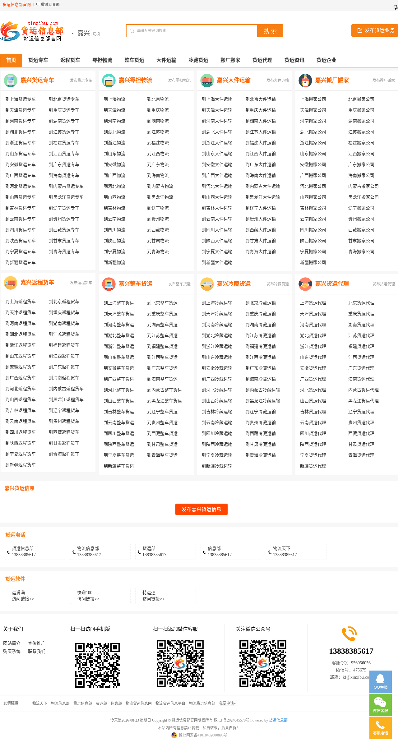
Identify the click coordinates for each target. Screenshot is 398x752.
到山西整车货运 (119, 401)
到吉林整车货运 (119, 411)
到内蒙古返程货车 (66, 388)
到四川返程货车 (20, 432)
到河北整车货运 (119, 390)
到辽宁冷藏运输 (260, 411)
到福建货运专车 (64, 143)
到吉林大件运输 (217, 208)
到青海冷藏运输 (260, 455)
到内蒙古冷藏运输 (262, 390)
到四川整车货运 (119, 433)
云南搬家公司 (313, 219)
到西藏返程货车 (64, 432)
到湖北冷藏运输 (217, 335)
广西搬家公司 (313, 175)
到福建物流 (158, 143)
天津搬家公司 (313, 110)
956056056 (361, 663)
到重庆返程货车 (64, 312)
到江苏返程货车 (64, 334)
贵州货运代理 (361, 422)
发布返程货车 (81, 283)
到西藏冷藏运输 (260, 433)
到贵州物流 (158, 219)
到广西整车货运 (119, 379)
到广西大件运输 (217, 175)
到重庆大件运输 (260, 110)
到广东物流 (158, 164)
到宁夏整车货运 (119, 455)
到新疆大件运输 (217, 262)
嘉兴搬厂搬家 (332, 80)
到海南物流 (158, 175)
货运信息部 (82, 703)
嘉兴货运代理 (332, 284)
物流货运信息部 (202, 703)
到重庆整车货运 (162, 313)
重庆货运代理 (361, 313)
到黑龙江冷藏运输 (262, 401)
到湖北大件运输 (217, 132)
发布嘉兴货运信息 (201, 509)
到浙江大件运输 (217, 143)
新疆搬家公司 (313, 262)
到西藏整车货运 (162, 433)
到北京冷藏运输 (260, 303)
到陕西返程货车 (20, 443)
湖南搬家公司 (361, 121)
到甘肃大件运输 (260, 240)
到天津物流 (114, 110)
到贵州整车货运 (162, 422)
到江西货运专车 (64, 153)
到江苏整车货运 (162, 335)
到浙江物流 (114, 143)
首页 (11, 60)
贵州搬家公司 (361, 219)
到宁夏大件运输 (217, 251)
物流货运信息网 (139, 703)
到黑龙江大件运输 (262, 197)
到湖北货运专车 (20, 132)
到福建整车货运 (162, 346)
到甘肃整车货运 (162, 444)
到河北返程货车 (20, 388)
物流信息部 (60, 703)
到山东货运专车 (20, 153)
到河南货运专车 (20, 121)
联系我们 (36, 651)
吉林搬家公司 (313, 208)
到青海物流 (158, 251)
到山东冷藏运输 (217, 357)
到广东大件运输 (260, 164)
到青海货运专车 (64, 251)
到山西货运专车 (20, 197)
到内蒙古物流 (160, 186)
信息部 (116, 703)
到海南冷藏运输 (260, 379)
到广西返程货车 (20, 378)
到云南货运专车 (20, 219)
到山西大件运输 (217, 197)
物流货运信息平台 (170, 703)
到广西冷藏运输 (217, 379)
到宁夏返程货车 (20, 454)
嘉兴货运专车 (37, 80)
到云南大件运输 (217, 219)
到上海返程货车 (20, 301)
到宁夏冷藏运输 (217, 455)
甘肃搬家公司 (361, 240)
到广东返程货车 (64, 367)
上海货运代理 (313, 303)
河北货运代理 (313, 390)
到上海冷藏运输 (217, 303)
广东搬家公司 (361, 164)
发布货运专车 (81, 80)
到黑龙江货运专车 (66, 197)
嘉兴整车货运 (135, 284)
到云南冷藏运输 (217, 422)
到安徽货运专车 (20, 164)
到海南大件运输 (260, 175)
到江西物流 (158, 153)
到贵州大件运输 (260, 219)
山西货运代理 (313, 401)
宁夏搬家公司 (313, 251)
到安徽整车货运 (119, 368)
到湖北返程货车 (20, 334)
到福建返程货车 (64, 345)
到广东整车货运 (162, 368)
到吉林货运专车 (20, 208)
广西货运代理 (313, 379)
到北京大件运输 (260, 99)
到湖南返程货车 (64, 323)
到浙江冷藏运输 (217, 346)
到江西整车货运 (162, 357)
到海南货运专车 (64, 175)
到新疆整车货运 (119, 466)
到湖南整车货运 (162, 324)
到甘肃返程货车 (64, 443)
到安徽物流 (114, 164)
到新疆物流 (114, 262)
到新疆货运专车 (20, 262)
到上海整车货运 (119, 303)
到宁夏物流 (114, 251)
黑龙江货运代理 (363, 401)
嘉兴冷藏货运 (234, 284)
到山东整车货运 (119, 357)
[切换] (96, 34)
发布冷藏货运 (277, 284)
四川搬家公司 (313, 230)
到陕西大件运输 (217, 240)
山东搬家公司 (313, 153)
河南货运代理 (313, 324)
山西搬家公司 (313, 197)
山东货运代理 (313, 357)
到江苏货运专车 (64, 132)
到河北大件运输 (217, 186)
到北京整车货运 (162, 303)
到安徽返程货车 (20, 367)
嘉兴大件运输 (234, 80)
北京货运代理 (361, 303)
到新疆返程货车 (20, 465)
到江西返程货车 (64, 356)
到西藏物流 (158, 230)
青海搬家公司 (361, 251)
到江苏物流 (158, 132)
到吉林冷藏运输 (217, 411)
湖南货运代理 (361, 324)
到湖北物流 (114, 132)
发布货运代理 (384, 284)
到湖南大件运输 (260, 121)
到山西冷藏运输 (217, 401)
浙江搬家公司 (313, 143)
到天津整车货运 (119, 313)
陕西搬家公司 (313, 240)
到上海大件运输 (217, 99)
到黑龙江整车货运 (164, 401)
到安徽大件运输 (217, 164)
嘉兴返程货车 (37, 282)
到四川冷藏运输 (217, 433)
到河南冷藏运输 (217, 324)
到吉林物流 (114, 208)
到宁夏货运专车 (20, 251)
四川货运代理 (313, 433)
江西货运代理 (361, 357)
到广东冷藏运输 (260, 368)
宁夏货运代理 (313, 455)
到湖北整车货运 (119, 335)
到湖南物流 (158, 121)
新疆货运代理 (313, 466)
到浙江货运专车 (20, 143)
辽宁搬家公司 (361, 208)
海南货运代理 (361, 379)
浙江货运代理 (313, 346)
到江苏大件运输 (260, 132)
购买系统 (12, 651)
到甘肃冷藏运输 (260, 444)
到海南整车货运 (162, 379)
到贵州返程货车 (64, 421)
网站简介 (12, 643)
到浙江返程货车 (20, 345)
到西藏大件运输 (260, 230)
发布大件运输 (277, 80)
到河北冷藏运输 (217, 390)
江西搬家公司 (361, 153)
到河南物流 (114, 121)
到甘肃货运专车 (64, 240)
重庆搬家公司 (361, 110)
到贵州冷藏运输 (260, 422)
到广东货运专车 (64, 164)
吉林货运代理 (313, 411)
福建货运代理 (361, 346)
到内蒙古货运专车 (66, 186)
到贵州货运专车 (64, 219)
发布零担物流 (179, 80)
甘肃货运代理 (361, 444)
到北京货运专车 (64, 99)
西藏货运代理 (361, 433)
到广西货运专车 (20, 175)
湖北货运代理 (313, 335)
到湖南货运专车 (64, 121)
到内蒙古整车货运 (164, 390)
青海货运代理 (361, 455)
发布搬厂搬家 (384, 80)
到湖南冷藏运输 (260, 324)
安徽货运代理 (313, 368)
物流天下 (39, 703)
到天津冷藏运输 (217, 313)
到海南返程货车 (64, 378)
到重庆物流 (158, 110)
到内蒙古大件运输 (262, 186)
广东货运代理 (361, 368)
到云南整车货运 (119, 422)
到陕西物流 (114, 240)
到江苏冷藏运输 (260, 335)
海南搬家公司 (361, 175)
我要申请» (227, 703)
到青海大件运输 (260, 251)
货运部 (101, 703)
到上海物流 (114, 99)
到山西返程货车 (20, 399)
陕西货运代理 (313, 444)
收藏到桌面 (50, 4)
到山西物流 (114, 197)
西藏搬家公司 (361, 230)
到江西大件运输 (260, 153)
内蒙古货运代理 (363, 390)
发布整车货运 (179, 284)
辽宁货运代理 (361, 411)
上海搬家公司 (313, 99)
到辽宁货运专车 (64, 208)
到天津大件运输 (217, 110)
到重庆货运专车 (64, 110)
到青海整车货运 (162, 455)
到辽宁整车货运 (162, 411)
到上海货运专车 (20, 99)
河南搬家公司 (313, 121)
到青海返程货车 (64, 454)
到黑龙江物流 (160, 197)
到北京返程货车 (64, 301)
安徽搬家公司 (313, 164)
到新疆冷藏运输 (217, 466)
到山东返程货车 (20, 356)
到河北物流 (114, 186)
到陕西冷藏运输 (217, 444)
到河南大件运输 (217, 121)
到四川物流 (114, 230)
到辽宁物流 (158, 208)
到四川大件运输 (217, 230)
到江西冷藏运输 (260, 357)
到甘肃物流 (158, 240)
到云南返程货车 (20, 421)
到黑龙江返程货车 (66, 399)
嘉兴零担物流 (135, 80)
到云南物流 (114, 219)
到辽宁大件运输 (260, 208)
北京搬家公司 (361, 99)
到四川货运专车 (20, 230)
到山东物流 (114, 153)
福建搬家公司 (361, 143)
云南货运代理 (313, 422)
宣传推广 (36, 643)
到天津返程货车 (20, 312)
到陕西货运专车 (20, 240)
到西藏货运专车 (64, 230)
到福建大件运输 (260, 143)
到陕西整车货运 (119, 444)
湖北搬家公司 (313, 132)
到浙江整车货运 (119, 346)
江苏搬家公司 (361, 132)
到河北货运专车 (20, 186)
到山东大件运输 (217, 153)
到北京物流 (158, 99)
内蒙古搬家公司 (363, 186)
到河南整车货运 (119, 324)
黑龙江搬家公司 (363, 197)
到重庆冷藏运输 (260, 313)
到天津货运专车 (20, 110)
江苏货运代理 (361, 335)
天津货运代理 (313, 313)
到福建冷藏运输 (260, 346)
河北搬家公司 (313, 186)
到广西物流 (114, 175)
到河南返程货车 (20, 323)
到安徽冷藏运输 (217, 368)
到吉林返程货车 (20, 410)
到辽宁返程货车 (64, 410)
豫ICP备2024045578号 (231, 720)
